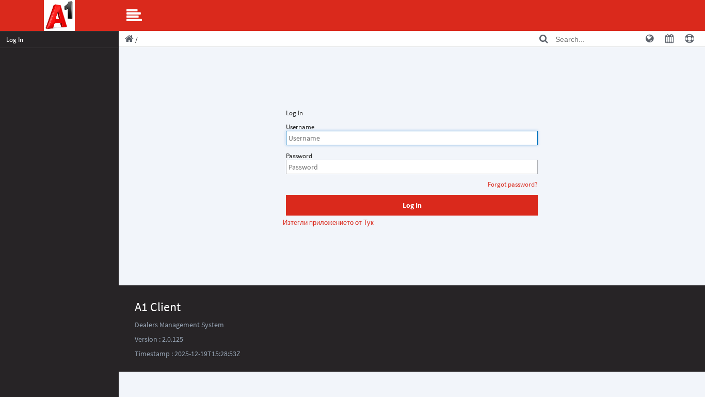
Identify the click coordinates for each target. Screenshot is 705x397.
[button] (412, 205)
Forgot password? (513, 184)
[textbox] (412, 138)
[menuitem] (59, 39)
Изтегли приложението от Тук (328, 222)
